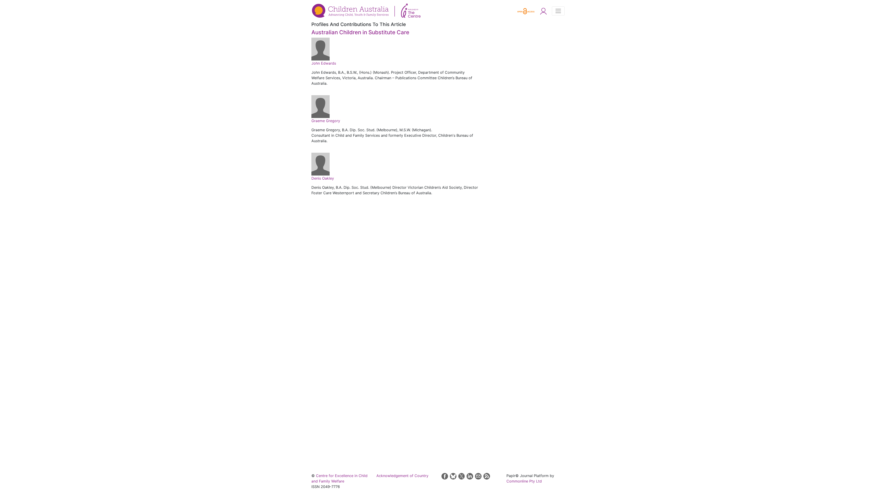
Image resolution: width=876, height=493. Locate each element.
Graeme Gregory (325, 120)
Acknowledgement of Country (402, 475)
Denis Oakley (322, 178)
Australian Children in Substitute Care (360, 32)
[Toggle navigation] (558, 11)
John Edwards (323, 63)
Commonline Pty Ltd (524, 481)
